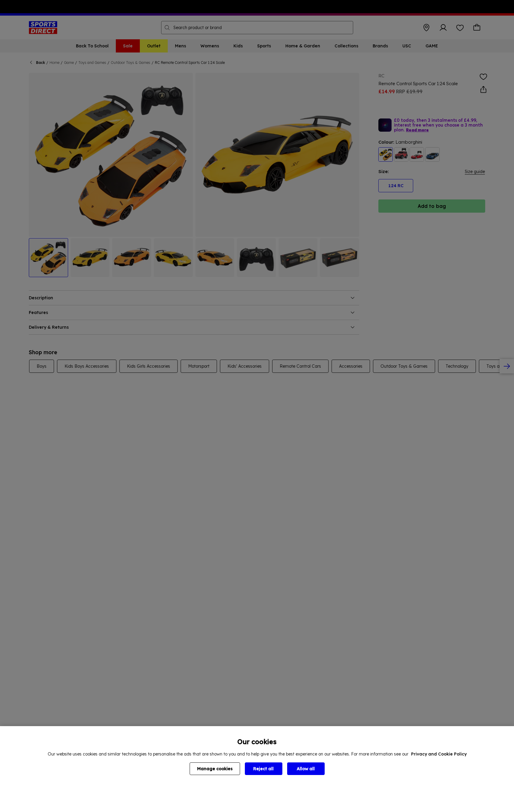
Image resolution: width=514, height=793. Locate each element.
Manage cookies (215, 768)
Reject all (263, 768)
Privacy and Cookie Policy (439, 754)
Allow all (306, 768)
